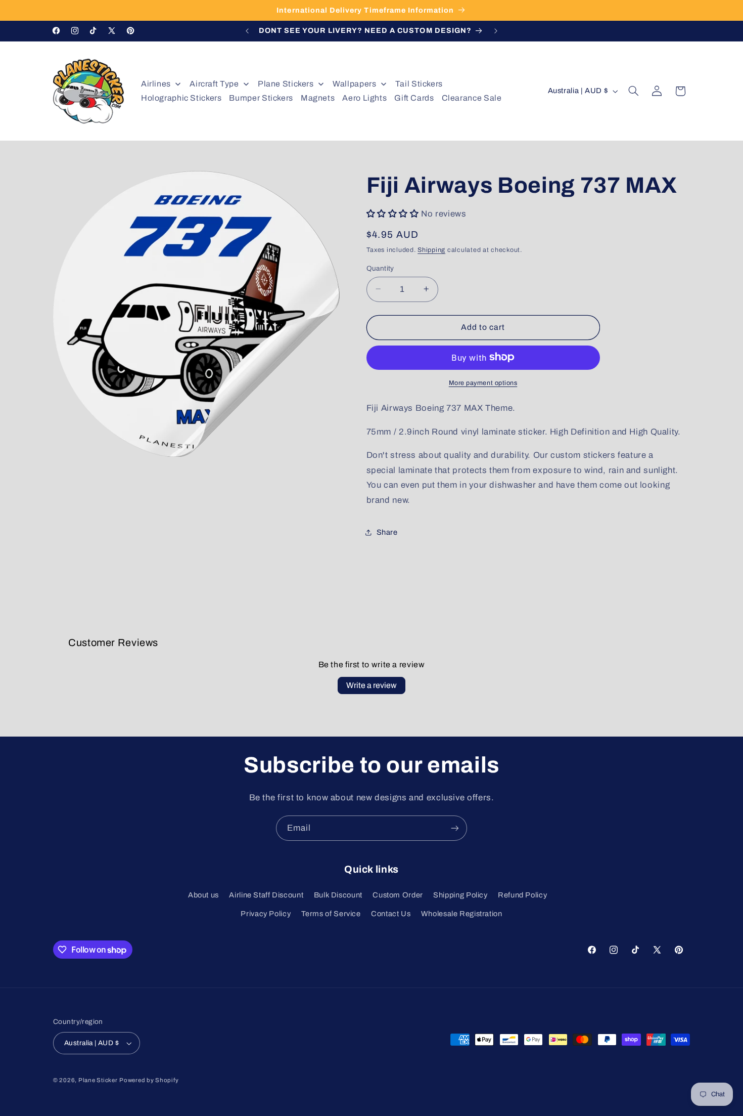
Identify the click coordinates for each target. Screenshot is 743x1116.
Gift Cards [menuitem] (414, 98)
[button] (633, 91)
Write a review (371, 685)
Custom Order (398, 895)
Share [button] (387, 532)
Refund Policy (522, 895)
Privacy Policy (266, 914)
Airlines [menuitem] (156, 83)
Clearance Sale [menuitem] (472, 98)
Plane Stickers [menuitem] (286, 83)
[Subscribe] (455, 827)
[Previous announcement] (247, 31)
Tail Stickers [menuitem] (419, 83)
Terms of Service (331, 914)
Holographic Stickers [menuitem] (181, 98)
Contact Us (390, 914)
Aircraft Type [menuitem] (214, 83)
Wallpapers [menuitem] (354, 83)
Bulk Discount (338, 895)
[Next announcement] (496, 31)
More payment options (483, 382)
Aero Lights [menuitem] (364, 98)
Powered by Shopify (148, 1080)
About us (203, 895)
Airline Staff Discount (266, 895)
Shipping (431, 249)
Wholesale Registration (461, 914)
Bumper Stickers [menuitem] (261, 98)
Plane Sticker (98, 1080)
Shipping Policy (460, 895)
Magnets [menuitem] (318, 98)
